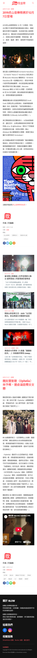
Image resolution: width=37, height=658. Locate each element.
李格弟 (29, 575)
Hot (15, 579)
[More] (14, 243)
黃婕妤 (26, 579)
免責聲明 (5, 647)
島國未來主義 (23, 235)
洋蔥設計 (6, 239)
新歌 (10, 570)
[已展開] (4, 3)
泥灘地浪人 (15, 235)
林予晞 (5, 575)
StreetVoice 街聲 (8, 640)
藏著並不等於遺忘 (20, 575)
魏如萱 (10, 579)
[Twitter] (7, 243)
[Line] (10, 243)
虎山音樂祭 (7, 235)
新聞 (12, 9)
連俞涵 (11, 575)
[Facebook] (4, 243)
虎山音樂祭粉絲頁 (18, 205)
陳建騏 (20, 579)
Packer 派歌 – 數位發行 (22, 640)
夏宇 (5, 579)
